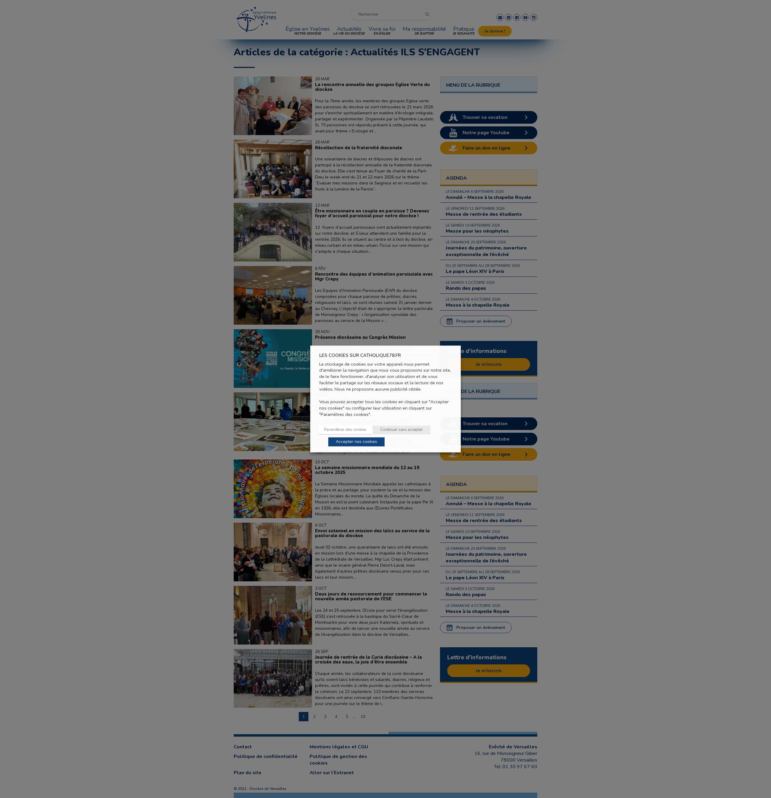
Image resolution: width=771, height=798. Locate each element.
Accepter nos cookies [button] (356, 442)
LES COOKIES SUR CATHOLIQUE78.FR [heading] (360, 355)
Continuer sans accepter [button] (401, 430)
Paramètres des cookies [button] (345, 430)
